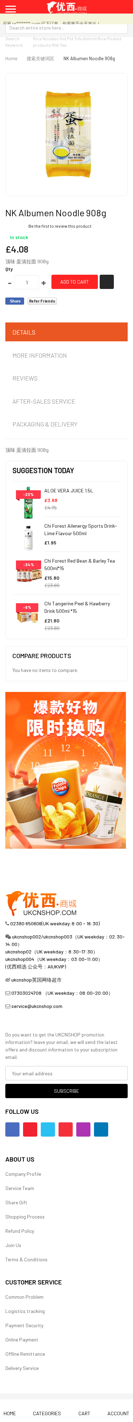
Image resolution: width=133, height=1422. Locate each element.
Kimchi (90, 38)
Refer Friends (42, 301)
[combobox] (66, 27)
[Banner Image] (65, 770)
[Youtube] (30, 1129)
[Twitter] (48, 1129)
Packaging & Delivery (44, 424)
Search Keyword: (14, 41)
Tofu (78, 38)
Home (11, 58)
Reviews (25, 378)
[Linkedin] (101, 1129)
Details (23, 332)
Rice (102, 38)
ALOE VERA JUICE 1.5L (68, 490)
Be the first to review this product (60, 225)
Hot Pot (66, 38)
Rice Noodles (46, 38)
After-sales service (43, 401)
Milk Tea (59, 44)
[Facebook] (12, 1129)
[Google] (66, 1129)
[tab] (66, 332)
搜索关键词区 (40, 58)
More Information (39, 355)
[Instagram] (83, 1129)
